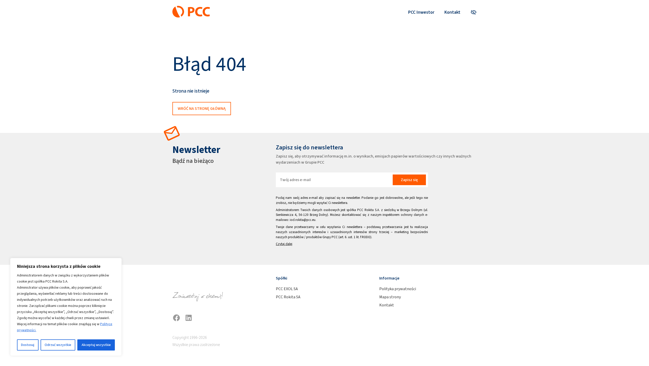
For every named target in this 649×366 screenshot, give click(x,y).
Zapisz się (409, 179)
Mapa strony (390, 297)
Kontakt (452, 12)
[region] (66, 307)
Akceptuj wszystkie (96, 344)
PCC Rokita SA (288, 297)
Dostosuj (27, 344)
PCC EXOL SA (287, 288)
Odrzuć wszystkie (58, 344)
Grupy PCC (330, 237)
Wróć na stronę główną (202, 108)
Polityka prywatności (397, 288)
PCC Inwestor (421, 12)
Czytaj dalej (284, 244)
